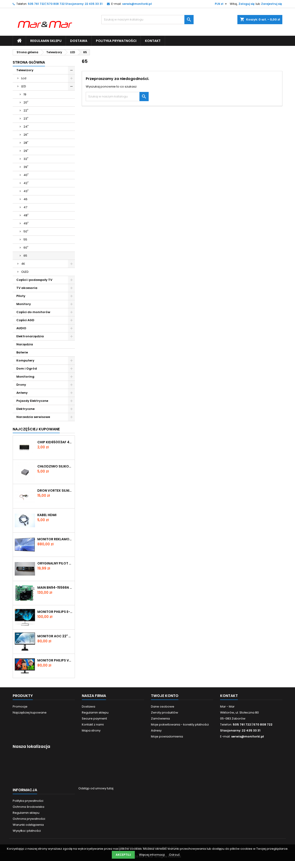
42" (26, 183)
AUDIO (21, 328)
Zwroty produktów (164, 712)
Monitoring (25, 376)
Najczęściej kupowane (30, 712)
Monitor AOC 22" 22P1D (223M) (55, 636)
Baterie (22, 352)
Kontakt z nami (93, 724)
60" (26, 247)
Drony (21, 384)
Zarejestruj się (271, 4)
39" (26, 167)
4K (23, 264)
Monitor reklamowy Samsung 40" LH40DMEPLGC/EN (55, 539)
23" (26, 118)
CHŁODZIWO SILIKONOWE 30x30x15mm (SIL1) (55, 466)
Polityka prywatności (116, 40)
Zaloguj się (246, 4)
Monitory (23, 304)
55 (25, 239)
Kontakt (153, 40)
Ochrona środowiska (28, 807)
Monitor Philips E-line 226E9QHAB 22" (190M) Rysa (55, 612)
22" (26, 110)
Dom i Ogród (26, 368)
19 (25, 94)
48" (26, 215)
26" (26, 134)
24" (26, 126)
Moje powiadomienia (167, 736)
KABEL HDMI (46, 515)
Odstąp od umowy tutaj (95, 788)
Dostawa (78, 40)
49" (26, 223)
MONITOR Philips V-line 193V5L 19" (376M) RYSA (55, 660)
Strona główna (29, 62)
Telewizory (24, 70)
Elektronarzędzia (30, 336)
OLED (25, 272)
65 (25, 255)
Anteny (22, 393)
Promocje (20, 706)
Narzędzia (24, 344)
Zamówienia (160, 718)
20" (26, 102)
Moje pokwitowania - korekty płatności (180, 724)
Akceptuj (123, 855)
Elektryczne (25, 409)
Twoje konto (164, 695)
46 (25, 199)
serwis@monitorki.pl (137, 4)
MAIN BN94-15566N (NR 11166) (55, 587)
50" (26, 231)
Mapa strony (91, 730)
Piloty (20, 296)
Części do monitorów (33, 312)
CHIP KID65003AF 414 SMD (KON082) (55, 442)
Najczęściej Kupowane (36, 429)
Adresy (156, 730)
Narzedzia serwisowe (33, 417)
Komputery (25, 360)
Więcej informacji (152, 854)
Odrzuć (174, 854)
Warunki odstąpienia (28, 825)
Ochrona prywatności (29, 819)
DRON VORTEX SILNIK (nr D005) (55, 490)
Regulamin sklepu (46, 40)
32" (26, 159)
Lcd (23, 78)
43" (26, 191)
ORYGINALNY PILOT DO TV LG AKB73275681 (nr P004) (55, 563)
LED (23, 86)
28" (26, 143)
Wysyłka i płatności (27, 831)
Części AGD (25, 320)
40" (26, 175)
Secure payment (94, 718)
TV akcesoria (26, 288)
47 (25, 207)
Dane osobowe (162, 706)
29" (26, 151)
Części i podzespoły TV (34, 280)
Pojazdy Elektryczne (32, 401)
